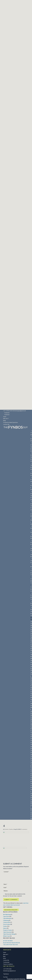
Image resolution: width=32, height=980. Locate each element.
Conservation (6, 922)
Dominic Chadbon (9, 829)
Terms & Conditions (8, 964)
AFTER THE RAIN (8, 940)
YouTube (5, 977)
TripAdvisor (6, 974)
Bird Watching (7, 914)
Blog (4, 420)
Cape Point (6, 916)
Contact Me (6, 424)
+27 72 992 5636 (7, 969)
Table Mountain (7, 932)
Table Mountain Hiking (9, 934)
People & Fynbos (7, 930)
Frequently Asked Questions (10, 422)
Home (4, 416)
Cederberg (6, 920)
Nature (5, 928)
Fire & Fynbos (6, 924)
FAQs (4, 958)
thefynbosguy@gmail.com (9, 970)
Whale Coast (6, 936)
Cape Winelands (7, 918)
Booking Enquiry (10, 910)
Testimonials (6, 962)
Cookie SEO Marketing (19, 979)
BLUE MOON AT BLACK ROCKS (11, 942)
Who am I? (6, 418)
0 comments (24, 829)
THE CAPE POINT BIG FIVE (10, 944)
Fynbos (5, 926)
